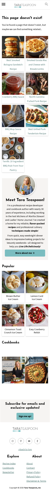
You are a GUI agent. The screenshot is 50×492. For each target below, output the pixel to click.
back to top (26, 449)
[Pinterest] (21, 441)
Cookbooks (8, 468)
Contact (30, 468)
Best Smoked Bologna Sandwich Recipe (13, 65)
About (29, 463)
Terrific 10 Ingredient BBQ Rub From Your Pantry (13, 166)
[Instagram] (13, 441)
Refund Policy (33, 476)
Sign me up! (25, 416)
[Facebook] (37, 441)
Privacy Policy (33, 472)
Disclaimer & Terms (36, 481)
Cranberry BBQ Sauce (13, 97)
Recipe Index (9, 463)
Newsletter (8, 472)
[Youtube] (29, 441)
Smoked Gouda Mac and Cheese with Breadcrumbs (37, 65)
